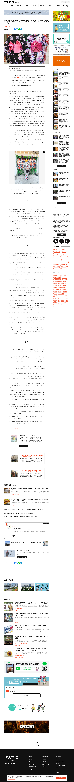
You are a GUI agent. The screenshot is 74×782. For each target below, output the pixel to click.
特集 (30, 761)
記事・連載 (31, 759)
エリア (43, 766)
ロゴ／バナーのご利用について (61, 765)
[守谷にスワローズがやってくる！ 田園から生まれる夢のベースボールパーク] (26, 629)
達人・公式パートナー (46, 764)
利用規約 (57, 767)
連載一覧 (9, 8)
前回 (18, 77)
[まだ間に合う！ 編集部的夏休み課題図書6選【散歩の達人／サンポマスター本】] (26, 618)
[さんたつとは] (26, 727)
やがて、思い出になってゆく (18, 8)
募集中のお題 (45, 756)
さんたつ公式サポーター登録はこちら (30, 683)
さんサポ (44, 759)
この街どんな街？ (32, 764)
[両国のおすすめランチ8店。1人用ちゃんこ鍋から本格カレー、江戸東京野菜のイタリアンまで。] (61, 126)
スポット (44, 761)
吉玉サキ (14, 526)
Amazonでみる (24, 446)
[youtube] (14, 763)
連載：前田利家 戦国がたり (19, 608)
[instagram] (11, 763)
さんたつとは (58, 756)
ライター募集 (58, 758)
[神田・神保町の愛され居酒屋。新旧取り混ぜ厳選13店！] (61, 115)
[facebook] (6, 763)
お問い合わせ (58, 772)
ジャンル (30, 769)
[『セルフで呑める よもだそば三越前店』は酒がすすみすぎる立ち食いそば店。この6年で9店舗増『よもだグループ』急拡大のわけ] (61, 79)
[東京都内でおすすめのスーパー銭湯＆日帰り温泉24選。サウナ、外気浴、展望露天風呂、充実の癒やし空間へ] (26, 492)
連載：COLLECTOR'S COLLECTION (21, 643)
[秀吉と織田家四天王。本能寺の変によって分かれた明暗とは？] (26, 606)
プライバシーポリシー (60, 770)
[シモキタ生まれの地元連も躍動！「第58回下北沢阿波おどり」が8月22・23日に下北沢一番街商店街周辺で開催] (61, 109)
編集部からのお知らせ (60, 761)
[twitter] (8, 763)
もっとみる (61, 165)
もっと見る (61, 234)
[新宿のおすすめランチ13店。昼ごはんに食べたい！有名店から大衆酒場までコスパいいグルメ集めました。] (61, 97)
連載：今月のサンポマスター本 (20, 620)
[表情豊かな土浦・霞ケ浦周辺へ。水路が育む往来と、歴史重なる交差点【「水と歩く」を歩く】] (61, 73)
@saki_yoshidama (19, 429)
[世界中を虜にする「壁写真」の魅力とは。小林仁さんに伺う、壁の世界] (26, 640)
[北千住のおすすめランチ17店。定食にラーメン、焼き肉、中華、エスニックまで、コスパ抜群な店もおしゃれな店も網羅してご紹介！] (26, 502)
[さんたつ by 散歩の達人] (12, 2)
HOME (5, 8)
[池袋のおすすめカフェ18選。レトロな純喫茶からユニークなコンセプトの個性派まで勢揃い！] (61, 103)
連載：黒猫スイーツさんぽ (19, 655)
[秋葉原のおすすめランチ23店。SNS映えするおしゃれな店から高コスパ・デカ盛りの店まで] (61, 91)
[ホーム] (5, 5)
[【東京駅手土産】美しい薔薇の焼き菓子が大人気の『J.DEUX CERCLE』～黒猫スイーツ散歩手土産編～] (26, 653)
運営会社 (57, 763)
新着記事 (30, 756)
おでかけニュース (32, 766)
